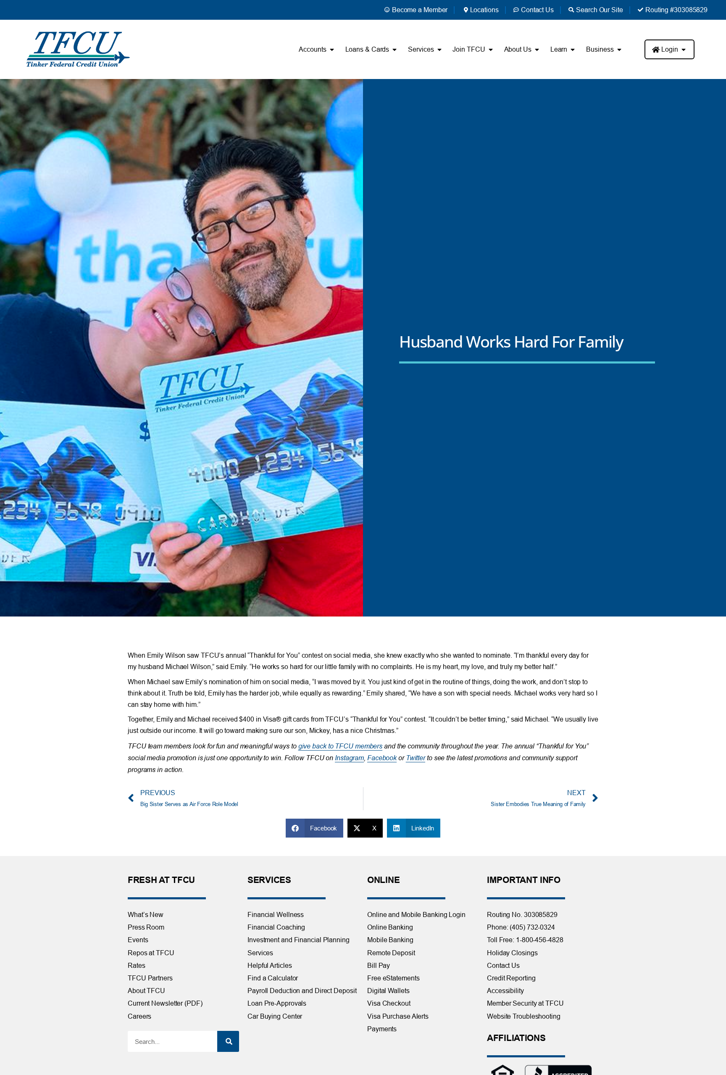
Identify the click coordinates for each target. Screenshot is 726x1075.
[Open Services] (439, 49)
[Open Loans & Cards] (394, 49)
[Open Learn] (572, 49)
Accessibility (505, 990)
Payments (382, 1029)
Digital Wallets (388, 990)
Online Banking (390, 927)
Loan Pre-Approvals (276, 1003)
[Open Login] (683, 49)
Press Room (146, 927)
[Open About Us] (537, 49)
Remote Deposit (391, 952)
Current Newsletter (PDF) (165, 1003)
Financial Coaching (276, 927)
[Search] (228, 1041)
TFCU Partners (150, 978)
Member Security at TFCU (525, 1003)
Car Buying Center (274, 1016)
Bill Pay (378, 965)
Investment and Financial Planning (298, 939)
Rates (136, 965)
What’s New (145, 914)
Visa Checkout (388, 1003)
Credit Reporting (511, 978)
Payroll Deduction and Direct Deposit (301, 990)
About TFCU (146, 990)
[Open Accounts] (332, 49)
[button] (315, 828)
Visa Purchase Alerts (398, 1016)
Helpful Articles (269, 965)
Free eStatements (393, 978)
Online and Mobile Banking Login (416, 914)
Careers (139, 1016)
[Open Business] (619, 49)
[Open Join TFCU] (490, 49)
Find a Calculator (272, 978)
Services (260, 952)
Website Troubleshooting (523, 1016)
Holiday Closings (512, 952)
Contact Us (503, 965)
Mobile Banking (390, 939)
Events (138, 939)
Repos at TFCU (151, 952)
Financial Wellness (275, 914)
